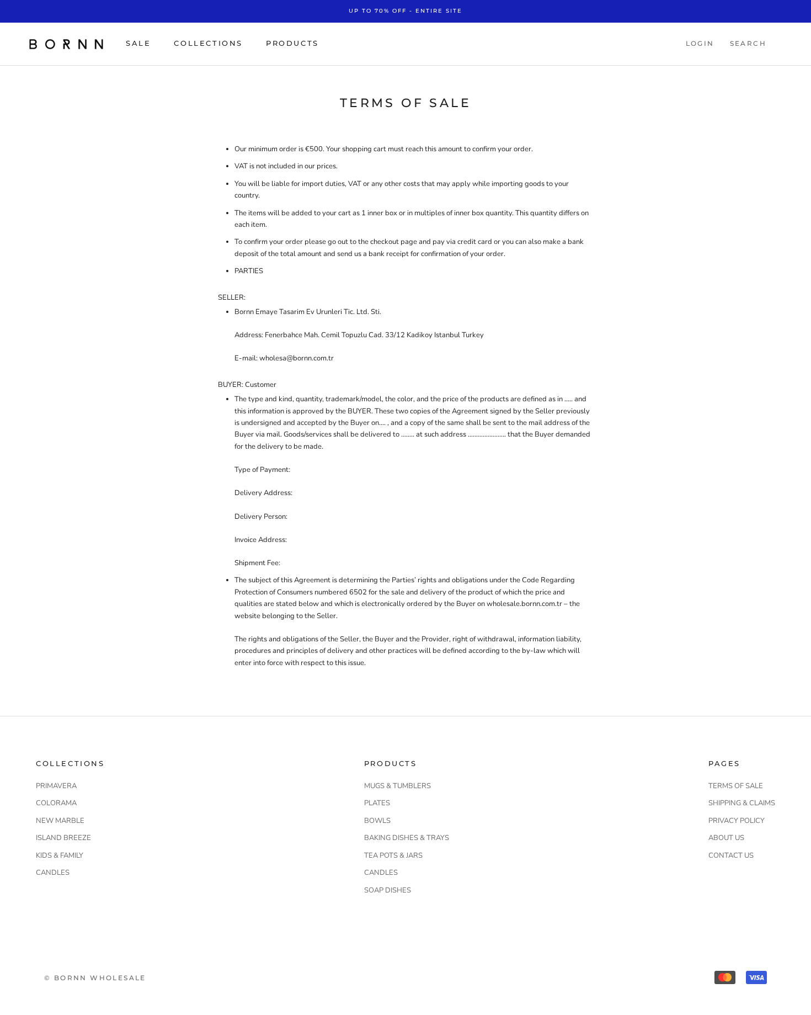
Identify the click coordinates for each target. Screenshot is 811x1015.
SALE (138, 43)
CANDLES (53, 873)
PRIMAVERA (56, 786)
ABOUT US (726, 838)
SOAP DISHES (387, 890)
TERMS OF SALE (735, 786)
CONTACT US (731, 855)
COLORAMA (56, 803)
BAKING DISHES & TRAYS (406, 838)
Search (748, 43)
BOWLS (377, 821)
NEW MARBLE (60, 821)
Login (700, 43)
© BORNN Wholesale (95, 978)
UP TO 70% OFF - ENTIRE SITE (405, 10)
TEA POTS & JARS (393, 855)
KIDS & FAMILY (59, 855)
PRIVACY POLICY (736, 821)
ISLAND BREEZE (63, 838)
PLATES (377, 803)
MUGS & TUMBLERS (397, 786)
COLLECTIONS (208, 43)
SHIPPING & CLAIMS (741, 803)
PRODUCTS (292, 43)
